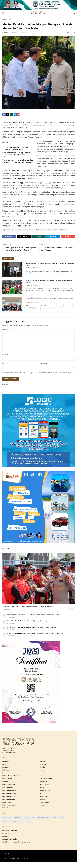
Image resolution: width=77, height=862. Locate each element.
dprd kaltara (7, 817)
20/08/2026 (35, 268)
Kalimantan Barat (8, 787)
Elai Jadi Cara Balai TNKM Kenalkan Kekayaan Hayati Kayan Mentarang (27, 621)
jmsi (34, 817)
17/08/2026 (35, 285)
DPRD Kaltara (7, 779)
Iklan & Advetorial (8, 833)
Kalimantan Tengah (9, 793)
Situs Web (43, 364)
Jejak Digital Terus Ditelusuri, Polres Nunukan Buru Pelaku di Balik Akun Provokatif (28, 606)
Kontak (5, 836)
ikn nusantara (21, 230)
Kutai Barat (6, 802)
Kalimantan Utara (8, 799)
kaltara (54, 817)
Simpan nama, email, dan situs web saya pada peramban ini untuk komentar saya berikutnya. (37, 373)
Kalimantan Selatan (9, 790)
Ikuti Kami (5, 384)
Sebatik (42, 799)
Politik (42, 787)
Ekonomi (5, 782)
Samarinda (43, 796)
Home (4, 20)
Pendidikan (43, 782)
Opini (41, 770)
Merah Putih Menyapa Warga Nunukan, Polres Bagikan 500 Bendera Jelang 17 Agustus (31, 627)
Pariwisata (43, 773)
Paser (41, 776)
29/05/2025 (15, 33)
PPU (41, 793)
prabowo (50, 230)
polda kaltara (7, 821)
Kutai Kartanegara (9, 805)
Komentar (6, 329)
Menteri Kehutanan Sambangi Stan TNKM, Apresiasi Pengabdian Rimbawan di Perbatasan (17, 155)
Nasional (10, 20)
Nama (5, 355)
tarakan (28, 821)
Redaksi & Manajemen (10, 830)
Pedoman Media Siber (10, 839)
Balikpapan (6, 761)
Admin (6, 33)
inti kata (30, 230)
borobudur (11, 230)
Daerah (5, 773)
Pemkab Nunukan (46, 779)
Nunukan (43, 767)
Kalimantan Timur (8, 796)
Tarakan (43, 805)
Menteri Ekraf (40, 230)
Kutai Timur (6, 808)
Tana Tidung (44, 802)
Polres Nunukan (45, 790)
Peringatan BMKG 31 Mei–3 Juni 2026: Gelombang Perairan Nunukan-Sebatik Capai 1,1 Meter (33, 614)
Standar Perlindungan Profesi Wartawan (16, 842)
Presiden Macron (60, 230)
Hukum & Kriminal (8, 784)
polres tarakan (18, 821)
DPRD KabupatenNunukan (11, 776)
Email (5, 364)
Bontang (5, 767)
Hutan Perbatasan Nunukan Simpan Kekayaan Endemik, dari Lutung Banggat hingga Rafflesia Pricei (35, 633)
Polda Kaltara (44, 784)
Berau (4, 764)
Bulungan (5, 770)
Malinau (42, 761)
